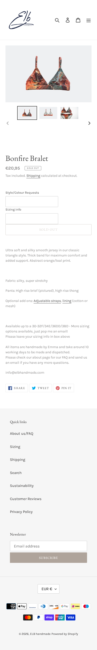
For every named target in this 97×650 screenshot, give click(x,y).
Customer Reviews (26, 499)
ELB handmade (40, 634)
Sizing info (13, 209)
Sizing (15, 446)
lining (66, 301)
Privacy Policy (21, 511)
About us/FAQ (21, 433)
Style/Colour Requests (22, 192)
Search (16, 472)
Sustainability (22, 485)
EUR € (47, 588)
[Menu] (88, 20)
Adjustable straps (47, 301)
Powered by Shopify (64, 634)
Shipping (33, 176)
